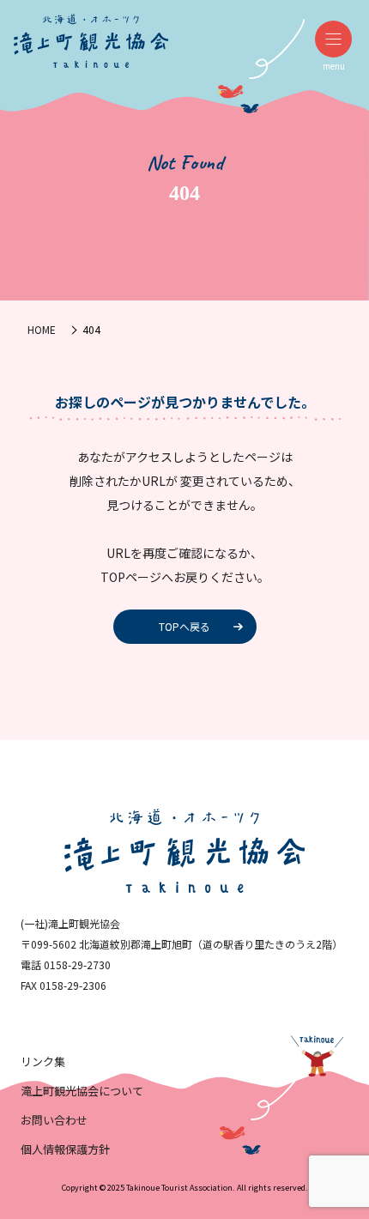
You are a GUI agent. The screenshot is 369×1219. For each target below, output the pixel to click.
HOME (41, 329)
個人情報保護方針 (65, 1149)
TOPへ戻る (184, 626)
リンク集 (43, 1061)
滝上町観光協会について (82, 1091)
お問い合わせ (54, 1120)
